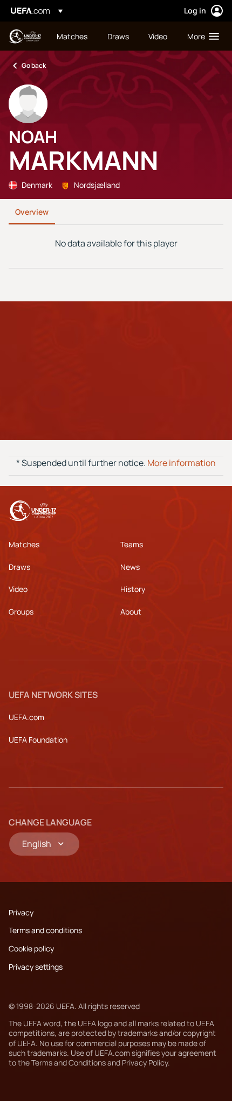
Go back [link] (34, 65)
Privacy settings (36, 967)
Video (18, 589)
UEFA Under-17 (25, 36)
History (132, 589)
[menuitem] (73, 36)
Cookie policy (31, 948)
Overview (32, 212)
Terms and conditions (45, 930)
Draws (19, 567)
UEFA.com (26, 717)
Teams (131, 544)
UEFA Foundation (38, 740)
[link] (72, 36)
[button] (200, 36)
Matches (24, 544)
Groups (21, 611)
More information (181, 463)
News (130, 567)
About (130, 611)
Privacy (21, 912)
